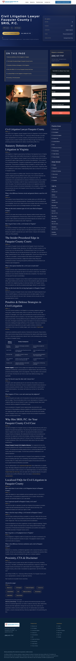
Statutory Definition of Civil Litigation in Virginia (18, 57)
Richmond (54, 205)
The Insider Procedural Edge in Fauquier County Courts (20, 61)
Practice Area (39, 2)
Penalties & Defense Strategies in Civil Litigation (18, 65)
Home (26, 2)
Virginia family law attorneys (12, 471)
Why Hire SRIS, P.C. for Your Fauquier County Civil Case (20, 69)
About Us (32, 2)
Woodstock (54, 226)
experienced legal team (25, 465)
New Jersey (54, 216)
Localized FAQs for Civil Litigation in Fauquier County (19, 73)
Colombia (54, 232)
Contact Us (47, 2)
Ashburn (53, 194)
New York (54, 221)
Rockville (54, 210)
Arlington (53, 200)
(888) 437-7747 (58, 56)
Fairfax (53, 189)
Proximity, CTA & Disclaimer (13, 77)
